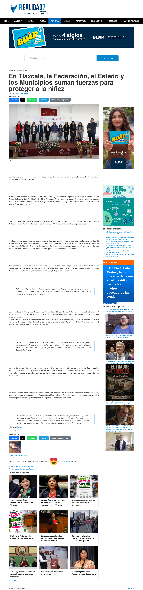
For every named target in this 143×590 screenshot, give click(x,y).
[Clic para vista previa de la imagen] (54, 131)
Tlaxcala (55, 21)
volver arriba (12, 580)
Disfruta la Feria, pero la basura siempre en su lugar (21, 537)
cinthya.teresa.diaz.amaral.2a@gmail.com (23, 469)
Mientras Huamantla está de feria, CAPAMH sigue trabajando (83, 502)
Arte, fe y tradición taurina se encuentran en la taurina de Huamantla (22, 574)
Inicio (6, 21)
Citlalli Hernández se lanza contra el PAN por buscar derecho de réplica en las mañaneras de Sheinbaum (120, 311)
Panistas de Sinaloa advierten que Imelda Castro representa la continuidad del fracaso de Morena (120, 247)
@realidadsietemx (27, 466)
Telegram (43, 100)
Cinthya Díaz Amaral (22, 93)
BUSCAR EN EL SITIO (107, 58)
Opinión (67, 21)
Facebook (14, 100)
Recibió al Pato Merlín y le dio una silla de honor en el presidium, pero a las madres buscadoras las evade (120, 282)
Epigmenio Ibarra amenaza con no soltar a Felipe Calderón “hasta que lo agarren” (118, 403)
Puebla (43, 21)
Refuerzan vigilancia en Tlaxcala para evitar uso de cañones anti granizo (83, 538)
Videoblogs (112, 21)
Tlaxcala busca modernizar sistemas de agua (52, 572)
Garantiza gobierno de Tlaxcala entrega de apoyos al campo (84, 574)
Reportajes (81, 21)
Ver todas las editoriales (110, 303)
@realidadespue (15, 466)
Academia (18, 21)
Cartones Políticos (131, 21)
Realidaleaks (96, 21)
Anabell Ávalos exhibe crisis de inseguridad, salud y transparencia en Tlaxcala (53, 502)
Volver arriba (130, 588)
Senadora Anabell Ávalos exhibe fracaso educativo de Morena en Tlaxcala (52, 538)
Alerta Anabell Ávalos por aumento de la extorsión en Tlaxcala (21, 502)
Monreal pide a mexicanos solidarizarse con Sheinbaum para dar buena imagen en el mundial (119, 337)
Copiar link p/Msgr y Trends (60, 100)
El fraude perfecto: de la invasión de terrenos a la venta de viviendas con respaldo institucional (120, 362)
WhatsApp (32, 100)
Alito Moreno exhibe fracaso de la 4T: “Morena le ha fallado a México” (119, 252)
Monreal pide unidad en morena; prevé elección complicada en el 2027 (120, 255)
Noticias (31, 21)
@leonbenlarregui (65, 461)
